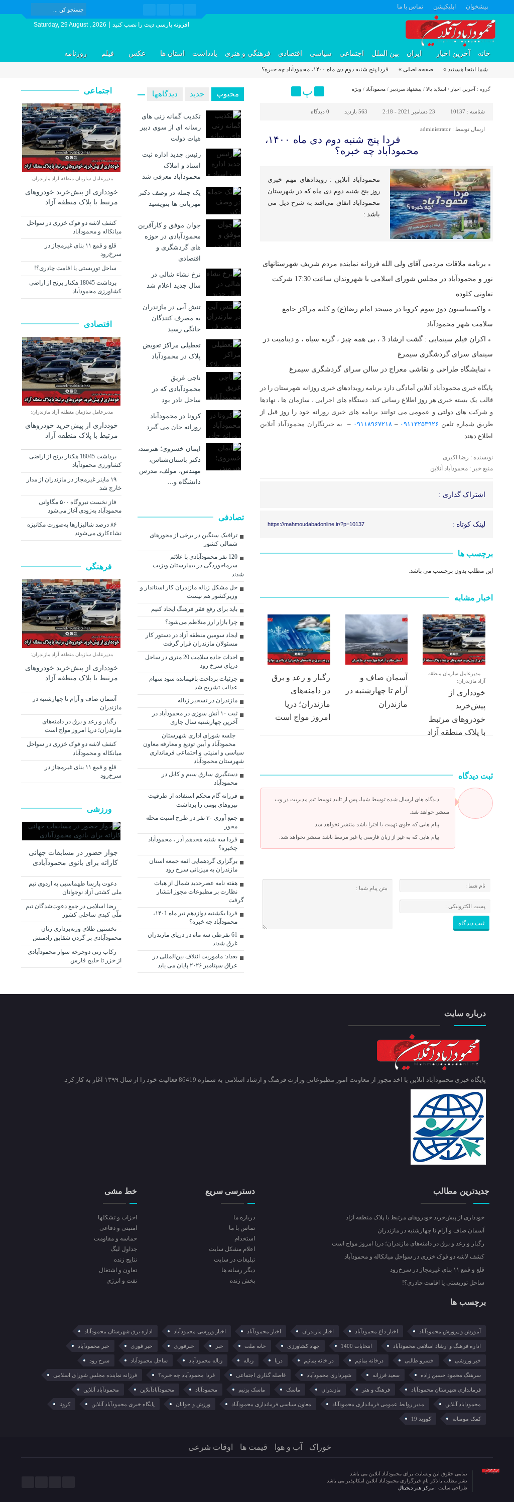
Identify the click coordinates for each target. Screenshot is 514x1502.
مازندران (331, 1390)
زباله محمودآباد (205, 1360)
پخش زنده (242, 1280)
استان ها (172, 53)
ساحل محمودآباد (149, 1360)
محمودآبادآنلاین (157, 1390)
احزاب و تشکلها (117, 1217)
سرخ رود (99, 1360)
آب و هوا (288, 1447)
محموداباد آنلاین (463, 1404)
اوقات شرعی (210, 1447)
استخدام (244, 1238)
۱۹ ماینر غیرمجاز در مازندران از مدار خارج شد (74, 483)
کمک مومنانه (466, 1419)
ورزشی (100, 809)
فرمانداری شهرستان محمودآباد (446, 1390)
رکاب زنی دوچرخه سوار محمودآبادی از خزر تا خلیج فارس (74, 956)
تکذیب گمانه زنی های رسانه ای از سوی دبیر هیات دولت (170, 127)
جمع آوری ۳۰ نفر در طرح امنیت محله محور (191, 822)
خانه (484, 53)
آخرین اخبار (453, 53)
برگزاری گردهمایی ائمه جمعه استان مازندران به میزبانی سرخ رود (193, 865)
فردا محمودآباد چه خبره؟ (186, 1375)
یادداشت (204, 53)
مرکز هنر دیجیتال (416, 1487)
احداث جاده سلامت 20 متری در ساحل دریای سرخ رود (191, 661)
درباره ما (244, 1217)
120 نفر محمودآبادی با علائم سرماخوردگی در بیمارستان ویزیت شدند (198, 565)
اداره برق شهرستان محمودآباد (118, 1331)
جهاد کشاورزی (303, 1346)
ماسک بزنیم (251, 1390)
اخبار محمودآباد (264, 1331)
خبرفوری (184, 1346)
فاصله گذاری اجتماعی (261, 1375)
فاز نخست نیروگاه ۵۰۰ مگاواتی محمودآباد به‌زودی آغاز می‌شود (80, 506)
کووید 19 (421, 1419)
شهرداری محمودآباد (329, 1375)
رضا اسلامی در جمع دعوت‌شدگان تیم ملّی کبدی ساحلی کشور (73, 910)
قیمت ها (254, 1447)
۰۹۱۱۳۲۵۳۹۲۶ (419, 424)
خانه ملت (255, 1346)
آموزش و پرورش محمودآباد (450, 1331)
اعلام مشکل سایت (232, 1249)
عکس (137, 53)
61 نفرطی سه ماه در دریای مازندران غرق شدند (192, 939)
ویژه (356, 89)
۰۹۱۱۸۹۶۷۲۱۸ (372, 424)
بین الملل (385, 53)
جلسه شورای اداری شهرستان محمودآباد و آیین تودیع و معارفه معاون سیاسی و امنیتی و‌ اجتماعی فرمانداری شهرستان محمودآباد (193, 748)
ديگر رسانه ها (238, 1270)
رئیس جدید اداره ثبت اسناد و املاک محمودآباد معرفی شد (171, 165)
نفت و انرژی (121, 1280)
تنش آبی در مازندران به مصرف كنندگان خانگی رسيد (172, 318)
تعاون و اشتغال (118, 1270)
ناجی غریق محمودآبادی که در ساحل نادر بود (176, 389)
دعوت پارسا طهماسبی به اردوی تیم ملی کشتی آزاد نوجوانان (75, 888)
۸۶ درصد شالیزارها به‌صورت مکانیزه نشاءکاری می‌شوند (74, 529)
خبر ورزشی (468, 1360)
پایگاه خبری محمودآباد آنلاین (123, 1404)
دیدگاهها (165, 94)
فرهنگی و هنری (248, 53)
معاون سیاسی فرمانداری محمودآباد (271, 1404)
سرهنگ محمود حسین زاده (451, 1375)
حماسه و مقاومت (115, 1238)
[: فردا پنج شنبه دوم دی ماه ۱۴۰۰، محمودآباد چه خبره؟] (269, 91)
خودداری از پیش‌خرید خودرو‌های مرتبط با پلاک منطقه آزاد (71, 197)
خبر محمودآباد (93, 1346)
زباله (248, 1360)
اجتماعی (351, 53)
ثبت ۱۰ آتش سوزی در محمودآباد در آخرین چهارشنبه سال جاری (194, 717)
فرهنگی (100, 566)
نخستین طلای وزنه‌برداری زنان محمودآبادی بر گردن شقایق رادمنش (77, 933)
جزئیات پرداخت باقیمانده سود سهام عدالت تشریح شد (193, 683)
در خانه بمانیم (319, 1360)
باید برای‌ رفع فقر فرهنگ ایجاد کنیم (194, 608)
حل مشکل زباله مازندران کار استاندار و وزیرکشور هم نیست (188, 591)
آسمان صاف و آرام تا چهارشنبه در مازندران (376, 690)
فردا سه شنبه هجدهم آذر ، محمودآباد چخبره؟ (192, 843)
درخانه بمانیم (369, 1360)
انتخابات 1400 (356, 1346)
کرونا (64, 1404)
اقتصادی (290, 53)
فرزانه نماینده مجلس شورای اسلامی (95, 1375)
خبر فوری (142, 1346)
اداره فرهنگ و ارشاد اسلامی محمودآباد (437, 1346)
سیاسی (321, 53)
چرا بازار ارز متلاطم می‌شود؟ (201, 621)
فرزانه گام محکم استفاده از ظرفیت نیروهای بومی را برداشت (192, 800)
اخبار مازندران (318, 1331)
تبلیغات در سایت (234, 1259)
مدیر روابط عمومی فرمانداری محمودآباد (378, 1404)
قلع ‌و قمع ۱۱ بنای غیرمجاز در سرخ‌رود (83, 250)
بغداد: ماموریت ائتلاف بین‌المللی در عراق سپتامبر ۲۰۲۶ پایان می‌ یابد (195, 960)
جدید (197, 94)
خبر (219, 1346)
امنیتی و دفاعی (118, 1227)
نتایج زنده (125, 1259)
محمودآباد (376, 89)
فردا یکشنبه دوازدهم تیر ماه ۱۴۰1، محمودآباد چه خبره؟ (195, 917)
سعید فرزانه (386, 1375)
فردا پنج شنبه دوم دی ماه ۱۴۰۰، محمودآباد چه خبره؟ (342, 145)
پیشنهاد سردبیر (406, 89)
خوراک (320, 1447)
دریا (279, 1360)
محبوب (227, 94)
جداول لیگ (123, 1249)
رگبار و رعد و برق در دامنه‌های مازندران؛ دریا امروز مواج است (81, 725)
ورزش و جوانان (193, 1404)
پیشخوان (477, 6)
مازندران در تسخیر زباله (207, 700)
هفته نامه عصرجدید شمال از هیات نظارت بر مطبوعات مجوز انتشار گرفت (199, 892)
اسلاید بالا (436, 89)
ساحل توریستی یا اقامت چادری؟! (76, 268)
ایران (414, 53)
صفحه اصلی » (416, 69)
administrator (435, 129)
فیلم (107, 53)
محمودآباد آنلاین (101, 1390)
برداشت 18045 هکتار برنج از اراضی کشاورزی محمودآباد (75, 287)
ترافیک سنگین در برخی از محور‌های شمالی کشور (193, 539)
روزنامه (75, 53)
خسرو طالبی (419, 1360)
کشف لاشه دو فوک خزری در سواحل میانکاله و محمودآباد (74, 227)
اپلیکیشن (444, 6)
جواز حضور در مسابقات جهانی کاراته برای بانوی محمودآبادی (73, 857)
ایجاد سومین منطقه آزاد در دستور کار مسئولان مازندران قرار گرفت (191, 639)
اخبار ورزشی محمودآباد (200, 1331)
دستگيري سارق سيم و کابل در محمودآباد (199, 778)
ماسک (293, 1390)
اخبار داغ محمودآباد (376, 1331)
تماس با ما (410, 6)
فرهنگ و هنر (376, 1390)
